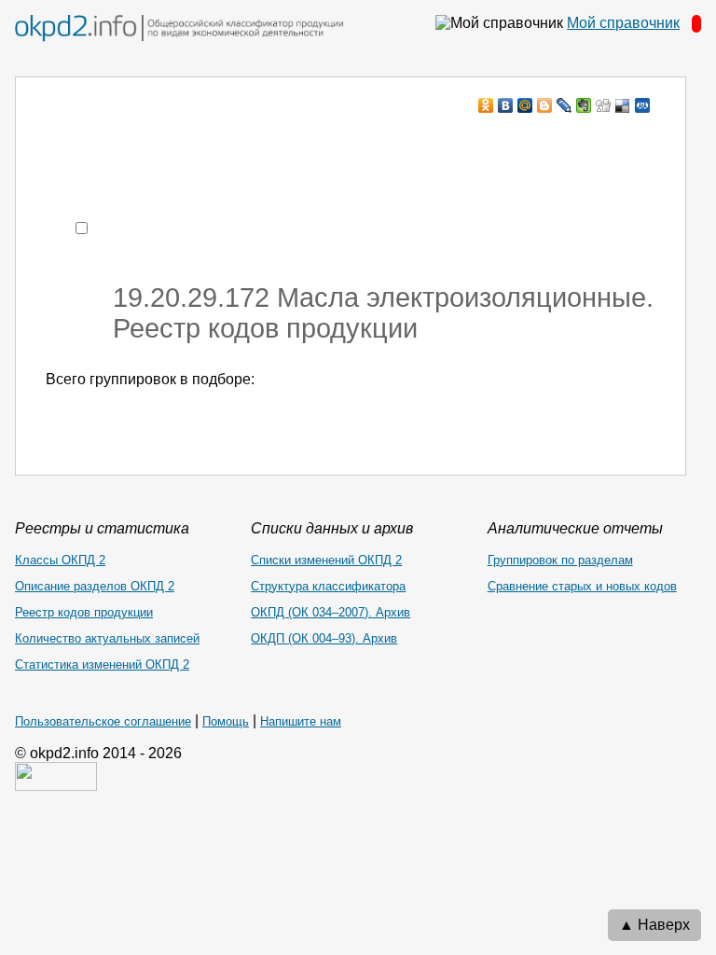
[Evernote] (584, 105)
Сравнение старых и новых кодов (582, 586)
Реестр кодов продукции (84, 612)
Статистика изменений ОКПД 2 (102, 664)
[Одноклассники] (486, 105)
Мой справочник (623, 23)
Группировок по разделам (560, 560)
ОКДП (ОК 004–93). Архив (324, 638)
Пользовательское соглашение (103, 721)
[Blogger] (545, 105)
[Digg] (603, 105)
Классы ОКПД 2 (60, 560)
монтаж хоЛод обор (223, 141)
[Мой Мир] (525, 105)
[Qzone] (643, 105)
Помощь (225, 721)
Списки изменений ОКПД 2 (326, 560)
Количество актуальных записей (107, 638)
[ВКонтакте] (506, 105)
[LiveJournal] (564, 105)
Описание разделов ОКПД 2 (94, 586)
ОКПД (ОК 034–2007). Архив (330, 612)
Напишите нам (300, 721)
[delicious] (623, 105)
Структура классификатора (328, 586)
